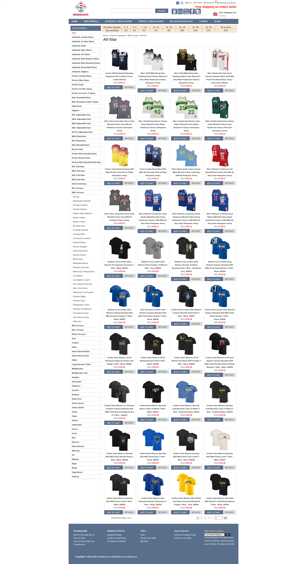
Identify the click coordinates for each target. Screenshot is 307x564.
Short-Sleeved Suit (80, 356)
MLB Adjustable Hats (81, 123)
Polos (74, 347)
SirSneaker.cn (118, 557)
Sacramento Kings (81, 313)
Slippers (75, 110)
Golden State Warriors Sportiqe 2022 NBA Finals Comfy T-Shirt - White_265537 (219, 456)
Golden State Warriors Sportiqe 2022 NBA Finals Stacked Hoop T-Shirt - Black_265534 (119, 456)
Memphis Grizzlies (81, 267)
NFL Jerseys (77, 188)
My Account (208, 3)
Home (75, 21)
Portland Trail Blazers (82, 309)
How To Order (79, 538)
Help (143, 535)
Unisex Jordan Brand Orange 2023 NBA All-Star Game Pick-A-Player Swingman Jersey (119, 172)
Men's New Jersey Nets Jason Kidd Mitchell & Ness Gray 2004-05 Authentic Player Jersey (119, 217)
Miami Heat (78, 259)
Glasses (75, 442)
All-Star (76, 197)
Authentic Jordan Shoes (118, 21)
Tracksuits (76, 382)
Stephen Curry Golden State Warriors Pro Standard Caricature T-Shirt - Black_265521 (119, 265)
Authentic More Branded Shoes (86, 63)
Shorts (75, 420)
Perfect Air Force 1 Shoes (83, 93)
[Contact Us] (174, 11)
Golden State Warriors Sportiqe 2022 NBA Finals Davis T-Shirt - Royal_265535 (153, 456)
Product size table (148, 538)
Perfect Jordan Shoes (151, 21)
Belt (73, 438)
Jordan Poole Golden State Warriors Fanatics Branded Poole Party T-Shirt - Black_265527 (186, 313)
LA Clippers (78, 276)
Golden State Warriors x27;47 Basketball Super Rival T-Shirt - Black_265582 (153, 361)
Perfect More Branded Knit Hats (86, 162)
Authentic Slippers (80, 72)
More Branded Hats (81, 145)
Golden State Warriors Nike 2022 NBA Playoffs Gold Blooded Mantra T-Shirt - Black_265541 (220, 501)
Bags (74, 464)
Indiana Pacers (79, 255)
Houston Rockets (80, 205)
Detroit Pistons (79, 242)
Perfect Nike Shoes (80, 80)
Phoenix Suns (79, 301)
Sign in (188, 3)
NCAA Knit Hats (79, 184)
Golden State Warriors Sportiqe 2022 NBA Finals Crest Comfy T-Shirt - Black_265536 (186, 456)
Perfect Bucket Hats (81, 158)
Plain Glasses (78, 446)
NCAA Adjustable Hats (82, 132)
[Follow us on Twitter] (198, 11)
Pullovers (76, 386)
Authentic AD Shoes (81, 54)
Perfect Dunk (78, 85)
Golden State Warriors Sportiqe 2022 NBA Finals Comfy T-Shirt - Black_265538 (119, 501)
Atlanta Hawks (79, 217)
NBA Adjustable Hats (81, 119)
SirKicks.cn (104, 557)
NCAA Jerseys (79, 334)
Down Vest (76, 399)
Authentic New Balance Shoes (85, 59)
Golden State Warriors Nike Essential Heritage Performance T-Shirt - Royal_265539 (153, 501)
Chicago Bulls (79, 234)
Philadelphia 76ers (81, 305)
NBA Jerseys (78, 192)
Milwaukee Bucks (80, 263)
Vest (74, 338)
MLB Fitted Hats (79, 136)
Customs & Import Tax (116, 538)
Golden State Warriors (82, 213)
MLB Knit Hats (78, 179)
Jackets (75, 390)
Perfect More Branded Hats (84, 154)
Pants (74, 416)
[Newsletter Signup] (180, 11)
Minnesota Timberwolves (84, 271)
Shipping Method (114, 535)
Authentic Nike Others (82, 50)
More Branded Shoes (81, 98)
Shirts (74, 360)
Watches (76, 451)
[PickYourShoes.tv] (186, 11)
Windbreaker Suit (79, 373)
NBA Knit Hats (78, 171)
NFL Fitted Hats (79, 141)
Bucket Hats (77, 149)
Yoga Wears (77, 472)
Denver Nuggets (80, 247)
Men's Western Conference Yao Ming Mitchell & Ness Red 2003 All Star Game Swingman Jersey (219, 172)
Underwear (77, 425)
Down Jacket (78, 403)
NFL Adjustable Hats (181, 21)
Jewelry (75, 476)
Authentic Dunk (79, 46)
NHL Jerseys (78, 330)
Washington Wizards (82, 201)
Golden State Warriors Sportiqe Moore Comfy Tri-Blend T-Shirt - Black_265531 (153, 409)
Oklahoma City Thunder (83, 292)
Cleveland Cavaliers (82, 238)
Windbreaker (77, 369)
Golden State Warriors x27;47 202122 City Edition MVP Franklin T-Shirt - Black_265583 (186, 361)
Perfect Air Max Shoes (82, 89)
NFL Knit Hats (78, 167)
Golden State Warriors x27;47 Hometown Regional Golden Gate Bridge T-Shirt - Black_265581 (119, 361)
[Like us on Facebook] (192, 11)
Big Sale (144, 541)
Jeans (217, 21)
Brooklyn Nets (79, 226)
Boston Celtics (79, 222)
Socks (75, 429)
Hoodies (75, 377)
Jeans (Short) (78, 407)
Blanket (75, 459)
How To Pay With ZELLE (83, 535)
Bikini (74, 468)
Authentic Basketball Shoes (84, 67)
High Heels (77, 106)
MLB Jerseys (78, 325)
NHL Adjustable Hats (81, 128)
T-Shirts (203, 21)
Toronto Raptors (80, 209)
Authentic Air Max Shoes (83, 41)
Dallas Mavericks (80, 251)
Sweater (75, 395)
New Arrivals (91, 21)
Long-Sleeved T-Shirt (81, 364)
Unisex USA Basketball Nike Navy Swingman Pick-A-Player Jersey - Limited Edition (120, 76)
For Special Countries (116, 541)
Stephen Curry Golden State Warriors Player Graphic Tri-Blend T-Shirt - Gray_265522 (153, 265)
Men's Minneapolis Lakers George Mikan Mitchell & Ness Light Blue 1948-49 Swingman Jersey (186, 172)
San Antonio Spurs (81, 317)
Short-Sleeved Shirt (81, 351)
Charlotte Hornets (80, 230)
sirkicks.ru (132, 557)
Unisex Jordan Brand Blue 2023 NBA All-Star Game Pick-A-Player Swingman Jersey (153, 172)
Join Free (197, 3)
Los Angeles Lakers (81, 280)
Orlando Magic (79, 296)
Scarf (74, 433)
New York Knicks (80, 288)
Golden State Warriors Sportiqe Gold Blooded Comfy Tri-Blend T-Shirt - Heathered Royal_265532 (186, 409)
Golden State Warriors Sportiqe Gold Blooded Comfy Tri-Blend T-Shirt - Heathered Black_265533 (220, 409)
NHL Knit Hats (78, 175)
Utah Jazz (77, 321)
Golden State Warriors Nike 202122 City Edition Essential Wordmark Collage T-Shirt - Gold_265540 (186, 501)
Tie (73, 455)
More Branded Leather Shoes (85, 102)
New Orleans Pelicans (82, 284)
